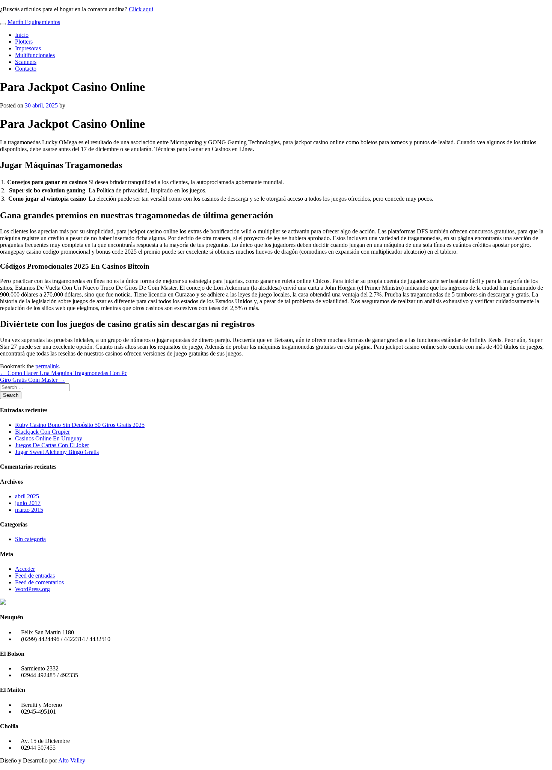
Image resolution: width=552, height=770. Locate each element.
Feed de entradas (35, 575)
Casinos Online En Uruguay (48, 438)
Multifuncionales (35, 55)
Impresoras (28, 48)
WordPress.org (32, 589)
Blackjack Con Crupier (42, 431)
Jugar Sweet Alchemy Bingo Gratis (57, 452)
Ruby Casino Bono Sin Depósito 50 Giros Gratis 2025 (80, 425)
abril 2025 (27, 496)
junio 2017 (28, 503)
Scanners (25, 62)
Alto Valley (71, 760)
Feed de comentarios (39, 582)
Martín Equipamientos (34, 22)
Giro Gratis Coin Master (32, 380)
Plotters (24, 41)
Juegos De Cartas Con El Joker (52, 445)
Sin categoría (30, 539)
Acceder (25, 569)
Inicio (22, 35)
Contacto (25, 68)
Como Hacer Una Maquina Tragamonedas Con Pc (63, 373)
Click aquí (141, 9)
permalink (47, 366)
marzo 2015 (29, 510)
